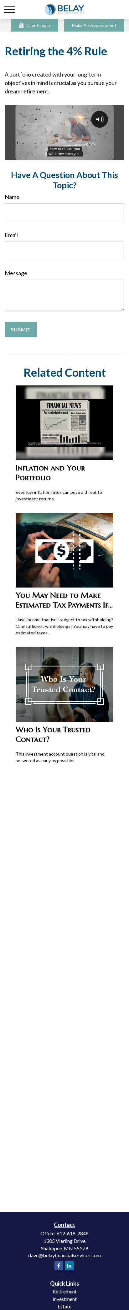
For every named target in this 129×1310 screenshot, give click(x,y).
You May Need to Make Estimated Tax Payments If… (64, 600)
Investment (65, 1299)
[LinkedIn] (69, 1265)
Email (11, 234)
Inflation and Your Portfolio (50, 472)
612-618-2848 (73, 1233)
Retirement (65, 1291)
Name (12, 196)
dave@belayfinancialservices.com (64, 1255)
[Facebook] (58, 1265)
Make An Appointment (94, 25)
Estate (64, 1306)
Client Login (38, 25)
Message (16, 273)
